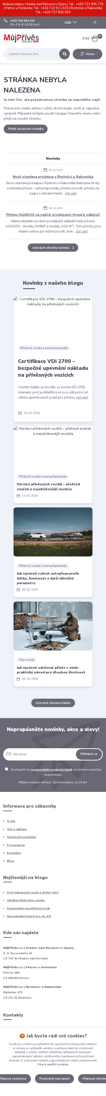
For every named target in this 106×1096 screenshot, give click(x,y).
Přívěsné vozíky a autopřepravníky (44, 348)
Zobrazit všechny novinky (50, 248)
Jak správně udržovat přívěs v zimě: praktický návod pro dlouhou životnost (51, 670)
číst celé (71, 193)
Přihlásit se (88, 754)
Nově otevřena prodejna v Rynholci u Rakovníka (53, 176)
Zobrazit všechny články (53, 703)
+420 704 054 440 (22, 20)
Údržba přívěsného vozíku (26, 900)
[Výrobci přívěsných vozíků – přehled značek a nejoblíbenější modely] (53, 446)
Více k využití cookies (53, 1064)
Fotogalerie (16, 845)
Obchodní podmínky (21, 837)
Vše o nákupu (17, 829)
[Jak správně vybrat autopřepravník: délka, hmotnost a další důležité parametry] (53, 531)
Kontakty (14, 853)
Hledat (64, 54)
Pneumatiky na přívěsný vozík (28, 908)
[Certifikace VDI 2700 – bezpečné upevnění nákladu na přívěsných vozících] (53, 317)
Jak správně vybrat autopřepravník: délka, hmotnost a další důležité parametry (48, 578)
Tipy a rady (26, 660)
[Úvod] (21, 38)
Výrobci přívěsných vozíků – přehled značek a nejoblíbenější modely (48, 486)
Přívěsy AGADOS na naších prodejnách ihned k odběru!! (53, 214)
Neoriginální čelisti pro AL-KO (29, 916)
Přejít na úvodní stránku (25, 129)
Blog (10, 861)
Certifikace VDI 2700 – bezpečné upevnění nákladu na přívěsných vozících (53, 368)
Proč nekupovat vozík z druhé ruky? (33, 892)
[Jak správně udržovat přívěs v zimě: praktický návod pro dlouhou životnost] (53, 626)
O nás (11, 821)
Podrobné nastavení (54, 1079)
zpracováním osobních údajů (51, 770)
